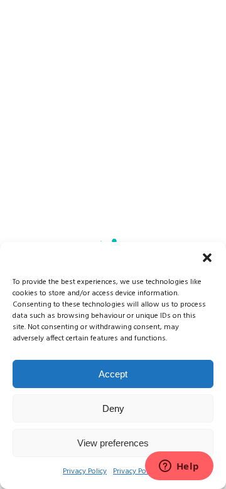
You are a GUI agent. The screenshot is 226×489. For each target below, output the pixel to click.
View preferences (113, 443)
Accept (113, 374)
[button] (207, 257)
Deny (113, 408)
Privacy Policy (85, 471)
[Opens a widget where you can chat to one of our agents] (178, 467)
